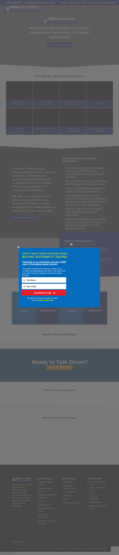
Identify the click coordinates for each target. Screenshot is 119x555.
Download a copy (43, 292)
